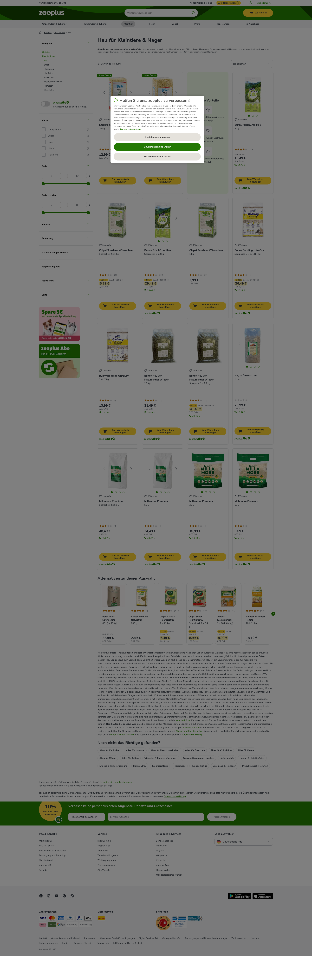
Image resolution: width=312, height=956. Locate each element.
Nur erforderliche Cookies (157, 156)
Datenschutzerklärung (130, 129)
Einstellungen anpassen (157, 137)
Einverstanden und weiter (157, 146)
